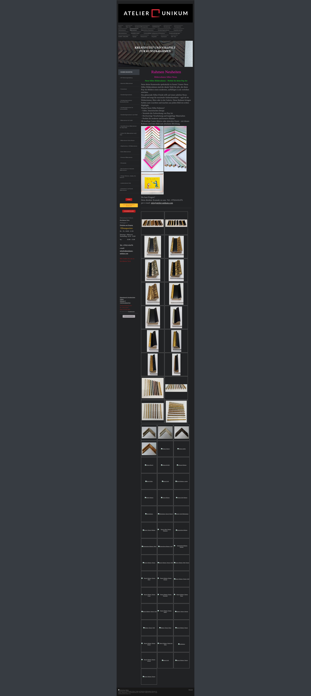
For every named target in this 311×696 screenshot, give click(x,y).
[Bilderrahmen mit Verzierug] (153, 388)
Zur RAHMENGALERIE (129, 211)
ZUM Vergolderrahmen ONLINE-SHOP (129, 205)
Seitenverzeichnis (128, 316)
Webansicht (191, 689)
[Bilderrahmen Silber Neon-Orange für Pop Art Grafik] (152, 183)
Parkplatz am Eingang (126, 225)
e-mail (128, 199)
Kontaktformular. (131, 311)
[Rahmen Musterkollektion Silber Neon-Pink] (152, 137)
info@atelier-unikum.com (162, 203)
